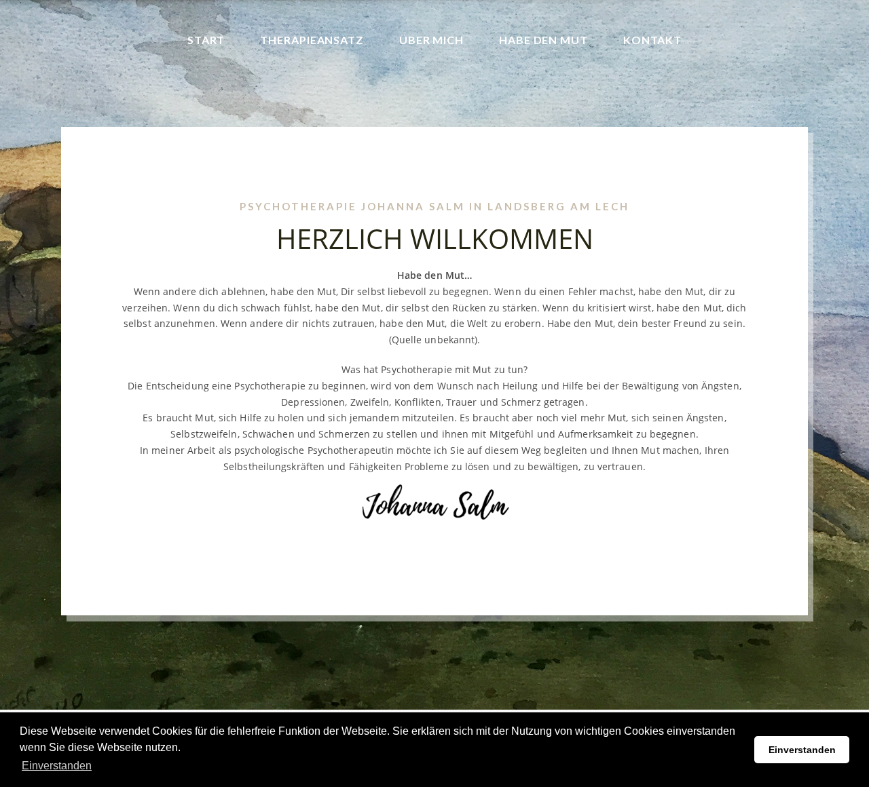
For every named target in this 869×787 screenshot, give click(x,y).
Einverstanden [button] (57, 765)
